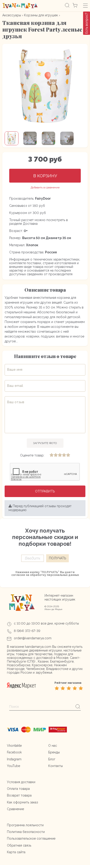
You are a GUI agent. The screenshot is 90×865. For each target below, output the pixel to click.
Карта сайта (16, 852)
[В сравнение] (45, 188)
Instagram (14, 759)
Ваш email (15, 386)
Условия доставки (21, 782)
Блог (51, 759)
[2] (56, 455)
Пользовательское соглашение (31, 838)
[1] (51, 455)
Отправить (45, 491)
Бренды (54, 752)
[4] (64, 455)
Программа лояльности (25, 825)
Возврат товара (19, 795)
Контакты (55, 766)
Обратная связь (19, 845)
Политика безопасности (26, 832)
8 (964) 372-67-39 (27, 631)
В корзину (45, 175)
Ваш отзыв (15, 402)
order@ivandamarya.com (32, 638)
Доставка (30, 223)
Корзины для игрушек (41, 15)
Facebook (14, 752)
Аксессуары (11, 15)
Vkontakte (14, 745)
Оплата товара (18, 789)
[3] (60, 455)
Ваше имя (14, 369)
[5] (68, 455)
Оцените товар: (32, 455)
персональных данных (63, 575)
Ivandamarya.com (38, 647)
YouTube (13, 766)
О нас (52, 745)
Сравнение (15, 809)
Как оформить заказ (22, 802)
